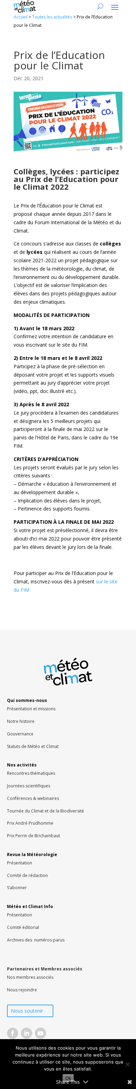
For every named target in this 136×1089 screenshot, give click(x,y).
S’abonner (17, 888)
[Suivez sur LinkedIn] (26, 1033)
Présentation (19, 863)
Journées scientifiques (28, 786)
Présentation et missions (31, 709)
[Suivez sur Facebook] (12, 1033)
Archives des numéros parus (36, 940)
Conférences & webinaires (33, 798)
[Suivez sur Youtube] (40, 1033)
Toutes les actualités (52, 17)
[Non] (127, 1064)
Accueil (21, 17)
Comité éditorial (23, 927)
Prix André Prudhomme (30, 823)
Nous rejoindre (22, 990)
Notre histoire (21, 721)
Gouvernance (20, 734)
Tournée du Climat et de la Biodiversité (45, 811)
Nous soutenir (27, 1010)
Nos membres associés (30, 977)
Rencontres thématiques (31, 773)
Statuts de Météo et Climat (33, 746)
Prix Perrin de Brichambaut (33, 836)
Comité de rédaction (27, 875)
